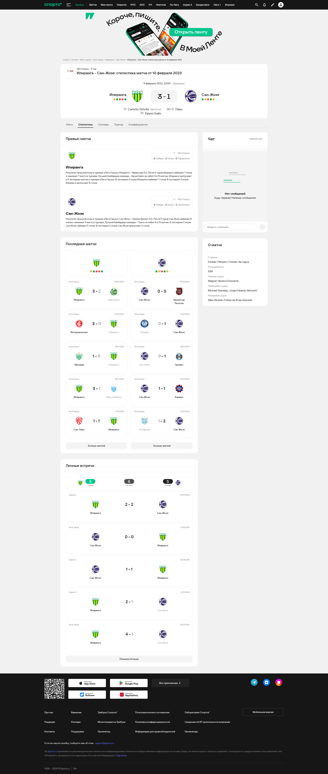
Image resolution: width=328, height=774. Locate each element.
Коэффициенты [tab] (138, 124)
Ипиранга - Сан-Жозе (115, 59)
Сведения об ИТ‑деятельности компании (207, 721)
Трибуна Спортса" (107, 712)
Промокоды (191, 731)
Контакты (49, 731)
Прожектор (104, 731)
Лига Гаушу (98, 59)
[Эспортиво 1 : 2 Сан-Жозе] (203, 99)
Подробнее (121, 755)
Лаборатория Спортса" (197, 712)
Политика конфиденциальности (152, 721)
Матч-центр (85, 59)
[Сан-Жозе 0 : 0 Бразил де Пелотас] (214, 99)
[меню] (69, 5)
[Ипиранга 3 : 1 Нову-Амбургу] (117, 99)
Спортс (66, 59)
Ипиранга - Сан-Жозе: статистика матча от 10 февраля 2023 (154, 59)
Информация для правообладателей (155, 731)
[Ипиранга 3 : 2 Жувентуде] (125, 99)
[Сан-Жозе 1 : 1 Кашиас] (205, 99)
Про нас (48, 712)
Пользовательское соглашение (152, 712)
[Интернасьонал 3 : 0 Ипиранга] (123, 99)
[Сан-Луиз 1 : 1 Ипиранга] (114, 99)
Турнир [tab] (118, 124)
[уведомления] (264, 5)
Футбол (74, 59)
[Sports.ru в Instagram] (279, 683)
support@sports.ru (104, 743)
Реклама (75, 721)
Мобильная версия (263, 712)
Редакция (49, 721)
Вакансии (76, 712)
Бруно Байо (153, 113)
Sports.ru (52, 751)
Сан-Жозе (210, 94)
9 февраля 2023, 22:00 (157, 83)
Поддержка (77, 731)
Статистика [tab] (85, 124)
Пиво (178, 109)
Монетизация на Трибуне (112, 721)
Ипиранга (118, 94)
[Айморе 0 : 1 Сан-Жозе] (211, 99)
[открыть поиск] (256, 5)
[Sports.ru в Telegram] (255, 683)
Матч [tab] (69, 124)
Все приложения (168, 683)
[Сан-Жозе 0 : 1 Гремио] (208, 99)
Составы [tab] (103, 124)
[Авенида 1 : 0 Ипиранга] (120, 99)
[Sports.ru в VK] (267, 683)
